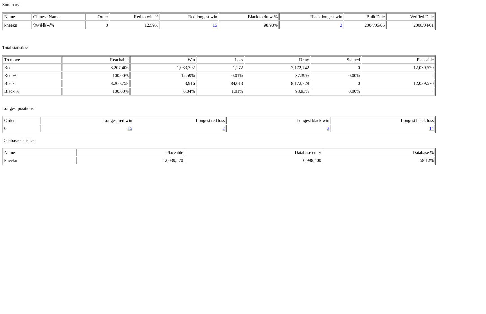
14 (431, 128)
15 (215, 25)
